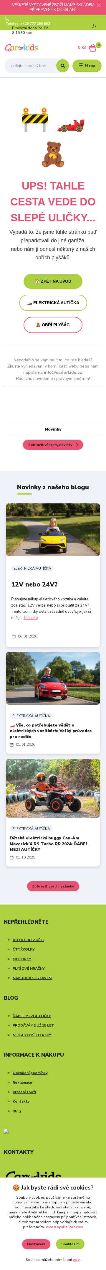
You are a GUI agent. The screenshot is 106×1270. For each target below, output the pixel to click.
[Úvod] (21, 48)
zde (76, 1259)
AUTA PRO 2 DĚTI (28, 940)
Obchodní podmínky (30, 1072)
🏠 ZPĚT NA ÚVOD (53, 281)
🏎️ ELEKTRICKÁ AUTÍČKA (53, 302)
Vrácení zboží (24, 1092)
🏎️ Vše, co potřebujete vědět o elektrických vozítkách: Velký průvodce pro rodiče (51, 730)
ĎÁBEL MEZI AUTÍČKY (32, 1016)
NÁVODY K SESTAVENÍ (32, 978)
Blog (17, 1111)
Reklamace (22, 1082)
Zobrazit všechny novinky (50, 444)
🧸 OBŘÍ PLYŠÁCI (53, 324)
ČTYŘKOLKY (24, 949)
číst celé (31, 617)
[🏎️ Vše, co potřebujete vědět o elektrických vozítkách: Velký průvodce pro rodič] (53, 678)
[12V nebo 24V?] (53, 529)
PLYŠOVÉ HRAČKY (29, 968)
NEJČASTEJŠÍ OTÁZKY (32, 1035)
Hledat (62, 65)
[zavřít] (98, 6)
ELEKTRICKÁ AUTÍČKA (32, 568)
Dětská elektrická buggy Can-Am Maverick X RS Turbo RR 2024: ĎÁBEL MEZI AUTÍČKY (49, 843)
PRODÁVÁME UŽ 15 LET (33, 1025)
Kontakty (21, 1101)
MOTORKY (22, 959)
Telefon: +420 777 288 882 (28, 24)
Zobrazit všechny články (53, 886)
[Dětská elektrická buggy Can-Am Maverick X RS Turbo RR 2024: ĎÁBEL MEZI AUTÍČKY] (53, 788)
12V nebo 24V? (34, 584)
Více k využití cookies (64, 1227)
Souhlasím (70, 1244)
